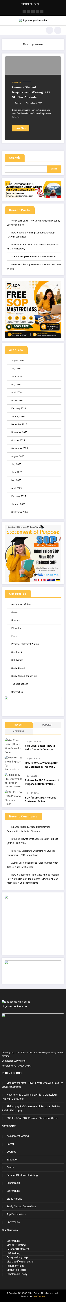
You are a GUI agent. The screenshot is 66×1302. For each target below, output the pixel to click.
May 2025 (16, 480)
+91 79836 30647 (23, 1066)
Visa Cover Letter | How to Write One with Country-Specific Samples (40, 747)
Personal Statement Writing (25, 644)
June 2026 (16, 376)
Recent (18, 725)
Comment (18, 731)
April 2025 (16, 488)
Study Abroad (18, 668)
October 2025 (18, 440)
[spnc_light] (57, 30)
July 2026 (16, 368)
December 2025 (19, 424)
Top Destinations (19, 684)
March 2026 (17, 400)
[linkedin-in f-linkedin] (37, 11)
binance (15, 827)
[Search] (49, 30)
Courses (15, 620)
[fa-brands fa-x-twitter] (28, 11)
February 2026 (18, 408)
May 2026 (16, 384)
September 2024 (19, 512)
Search (14, 157)
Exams (14, 636)
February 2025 (18, 496)
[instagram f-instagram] (33, 11)
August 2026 (17, 360)
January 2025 (18, 504)
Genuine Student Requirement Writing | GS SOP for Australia (31, 92)
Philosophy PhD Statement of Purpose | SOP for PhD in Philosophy (42, 782)
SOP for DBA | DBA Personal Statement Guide (33, 256)
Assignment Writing (21, 604)
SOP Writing (17, 660)
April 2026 (16, 392)
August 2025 (17, 456)
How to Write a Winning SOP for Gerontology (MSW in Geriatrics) (41, 765)
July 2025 (16, 464)
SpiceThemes (38, 1296)
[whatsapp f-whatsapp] (41, 11)
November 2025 (19, 432)
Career (14, 612)
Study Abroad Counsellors (24, 676)
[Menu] (6, 30)
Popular (47, 725)
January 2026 (18, 416)
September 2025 (19, 448)
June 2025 (16, 472)
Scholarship (17, 652)
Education (16, 82)
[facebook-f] (24, 11)
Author (18, 103)
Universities (17, 692)
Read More (21, 128)
